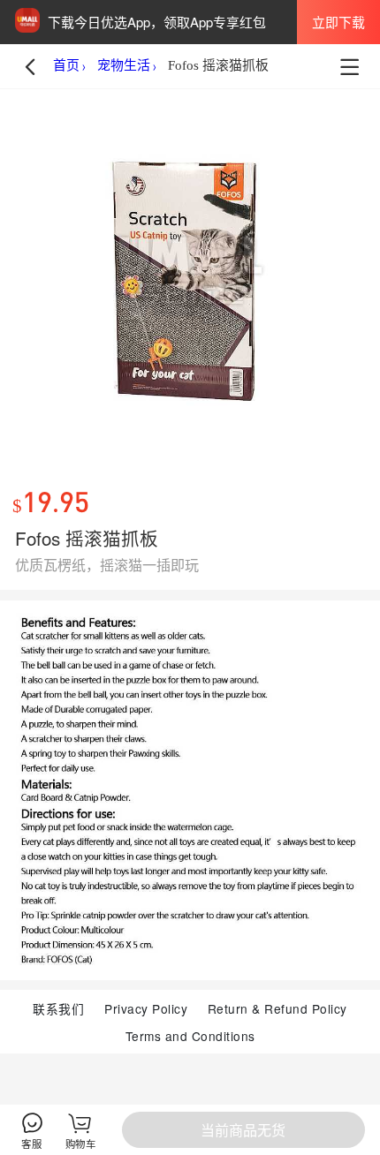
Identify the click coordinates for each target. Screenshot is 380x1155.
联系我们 (58, 1008)
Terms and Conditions (190, 1036)
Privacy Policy (145, 1008)
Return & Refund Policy (277, 1008)
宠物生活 (123, 65)
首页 (66, 65)
